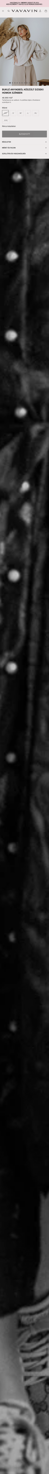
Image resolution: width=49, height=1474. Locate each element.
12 (36, 83)
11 (34, 83)
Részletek (6, 142)
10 (32, 83)
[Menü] (3, 11)
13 (39, 83)
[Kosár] (46, 11)
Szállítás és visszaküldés (14, 154)
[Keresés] (8, 11)
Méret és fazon (9, 148)
